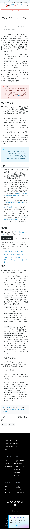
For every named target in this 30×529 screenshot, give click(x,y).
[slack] (18, 501)
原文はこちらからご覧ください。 (15, 4)
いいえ (12, 424)
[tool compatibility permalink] (17, 358)
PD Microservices (7, 407)
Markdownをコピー (21, 27)
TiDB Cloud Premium (16, 1)
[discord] (15, 505)
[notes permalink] (7, 266)
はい (5, 424)
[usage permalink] (9, 228)
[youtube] (22, 501)
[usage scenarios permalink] (15, 103)
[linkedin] (15, 501)
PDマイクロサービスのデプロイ (13, 252)
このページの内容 (14, 11)
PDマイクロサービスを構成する (13, 254)
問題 (19, 95)
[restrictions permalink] (7, 166)
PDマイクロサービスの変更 (12, 257)
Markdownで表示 (10, 29)
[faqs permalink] (15, 370)
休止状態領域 (8, 207)
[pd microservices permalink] (3, 21)
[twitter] (11, 501)
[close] (27, 517)
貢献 (5, 27)
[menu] (2, 5)
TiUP (2, 234)
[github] (8, 501)
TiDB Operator (20, 232)
